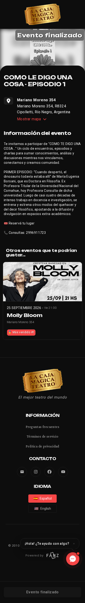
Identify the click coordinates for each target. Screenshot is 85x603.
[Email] (22, 472)
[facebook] (49, 472)
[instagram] (36, 472)
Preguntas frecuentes (42, 427)
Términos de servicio (42, 436)
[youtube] (63, 472)
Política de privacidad (42, 446)
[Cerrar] (74, 543)
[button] (49, 543)
